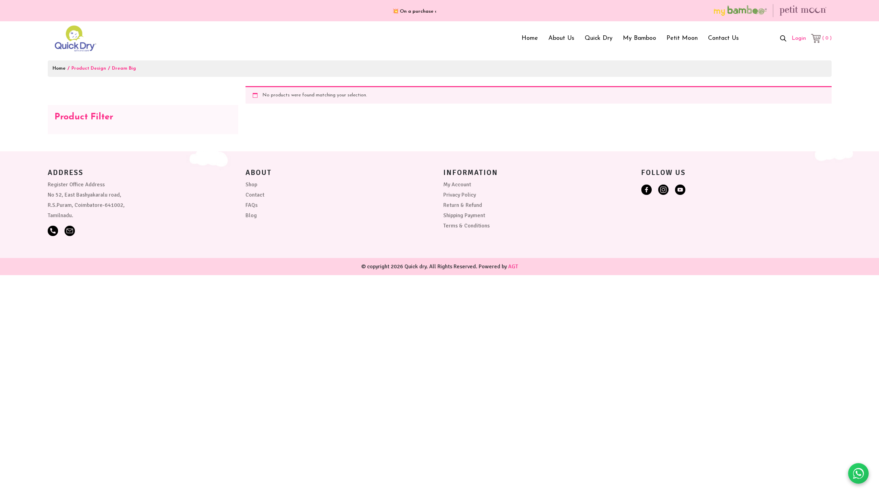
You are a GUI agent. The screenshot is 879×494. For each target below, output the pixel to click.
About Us (561, 38)
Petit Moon (682, 38)
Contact (255, 194)
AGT (513, 266)
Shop (251, 184)
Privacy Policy (459, 194)
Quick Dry (599, 38)
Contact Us (723, 38)
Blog (251, 215)
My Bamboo (639, 38)
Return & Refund (462, 205)
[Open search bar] (783, 38)
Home (530, 38)
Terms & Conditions (466, 225)
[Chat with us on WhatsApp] (858, 473)
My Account (457, 184)
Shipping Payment (464, 215)
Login (799, 38)
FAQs (252, 205)
